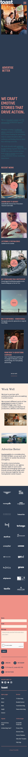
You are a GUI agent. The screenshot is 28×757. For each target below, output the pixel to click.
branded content (12, 120)
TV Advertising (19, 698)
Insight (3, 709)
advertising (5, 403)
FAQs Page (18, 742)
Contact (3, 713)
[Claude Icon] (2, 682)
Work (2, 706)
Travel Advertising (20, 706)
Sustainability (6, 454)
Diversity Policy (20, 732)
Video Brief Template (21, 739)
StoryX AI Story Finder (5, 723)
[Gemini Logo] (8, 682)
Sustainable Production (19, 723)
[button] (25, 2)
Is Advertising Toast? (6, 728)
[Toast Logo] (12, 688)
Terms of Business (20, 735)
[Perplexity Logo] (11, 682)
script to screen (10, 153)
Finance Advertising (21, 709)
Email (2, 624)
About (2, 702)
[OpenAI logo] (5, 682)
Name (2, 618)
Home (2, 698)
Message (3, 629)
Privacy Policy (19, 728)
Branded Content (20, 702)
